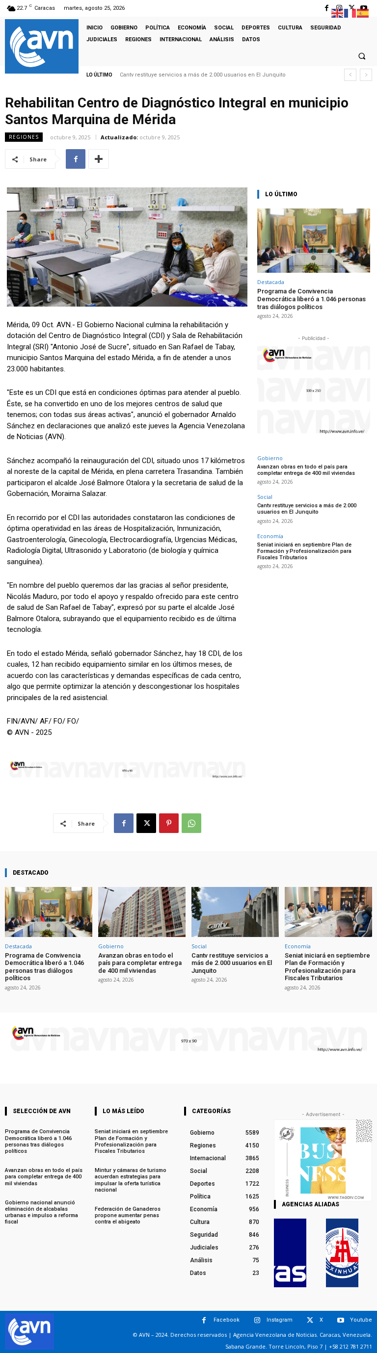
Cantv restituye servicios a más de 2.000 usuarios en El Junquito (203, 75)
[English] (337, 12)
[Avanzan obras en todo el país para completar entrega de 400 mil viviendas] (142, 912)
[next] (366, 75)
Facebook (227, 1320)
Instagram (280, 1320)
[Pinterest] (169, 823)
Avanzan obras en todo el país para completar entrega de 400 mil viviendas (306, 470)
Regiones (24, 136)
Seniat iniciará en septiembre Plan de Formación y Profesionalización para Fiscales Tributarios (304, 551)
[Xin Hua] (342, 1253)
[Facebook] (327, 8)
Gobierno (270, 458)
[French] (350, 12)
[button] (361, 56)
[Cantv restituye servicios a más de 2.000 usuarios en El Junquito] (235, 912)
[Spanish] (363, 12)
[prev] (350, 75)
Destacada (270, 282)
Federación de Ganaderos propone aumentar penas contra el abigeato (128, 1215)
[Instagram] (257, 1320)
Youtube (361, 1320)
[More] (98, 159)
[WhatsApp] (191, 823)
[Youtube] (340, 1320)
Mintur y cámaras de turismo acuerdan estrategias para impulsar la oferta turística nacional (130, 1180)
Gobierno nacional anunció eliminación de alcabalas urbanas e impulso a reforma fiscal (41, 1212)
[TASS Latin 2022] (290, 1253)
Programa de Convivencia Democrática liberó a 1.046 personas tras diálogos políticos (311, 298)
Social (264, 496)
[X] (146, 823)
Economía (270, 536)
